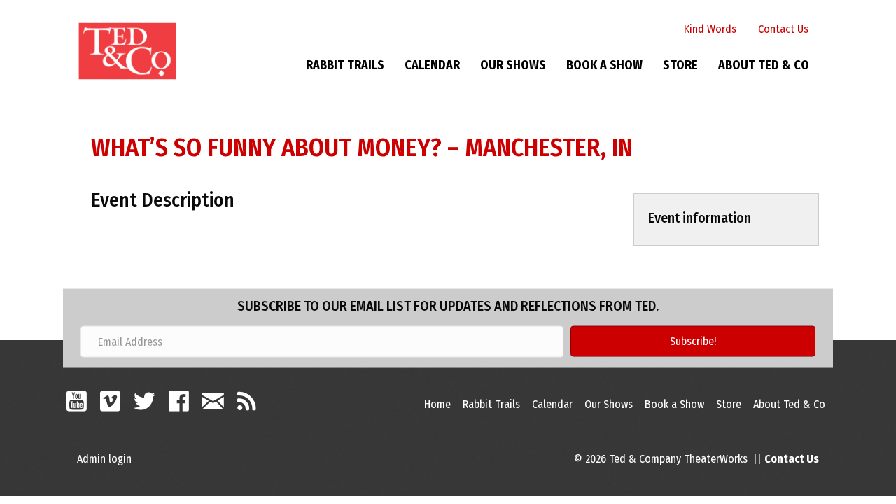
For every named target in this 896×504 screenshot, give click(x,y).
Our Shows (513, 65)
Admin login (104, 458)
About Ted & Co (763, 65)
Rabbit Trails (345, 65)
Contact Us (783, 29)
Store (680, 65)
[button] (693, 341)
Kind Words (710, 29)
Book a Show (604, 65)
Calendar (432, 65)
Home (437, 404)
